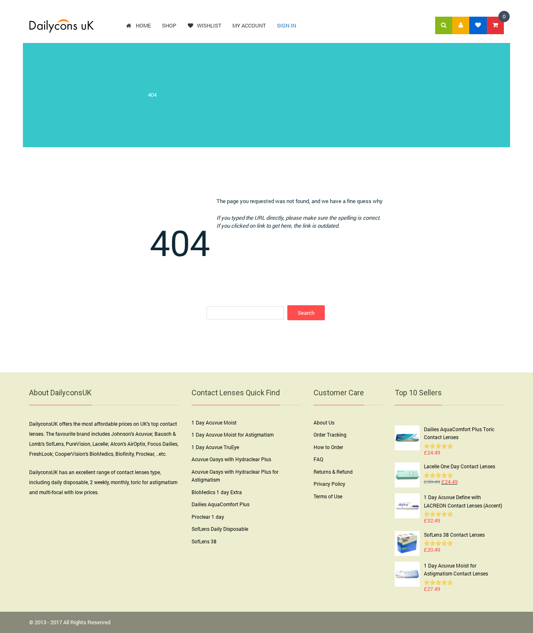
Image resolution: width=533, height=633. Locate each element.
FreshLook (40, 453)
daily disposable (69, 482)
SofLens (55, 443)
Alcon (116, 443)
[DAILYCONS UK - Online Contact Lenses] (61, 25)
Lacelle (100, 443)
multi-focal (51, 492)
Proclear (145, 453)
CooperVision (70, 453)
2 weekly (99, 482)
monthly (120, 482)
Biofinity (124, 453)
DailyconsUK (43, 423)
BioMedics (101, 453)
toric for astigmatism (154, 482)
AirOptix (136, 443)
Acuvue (143, 433)
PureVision (78, 443)
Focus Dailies (162, 443)
